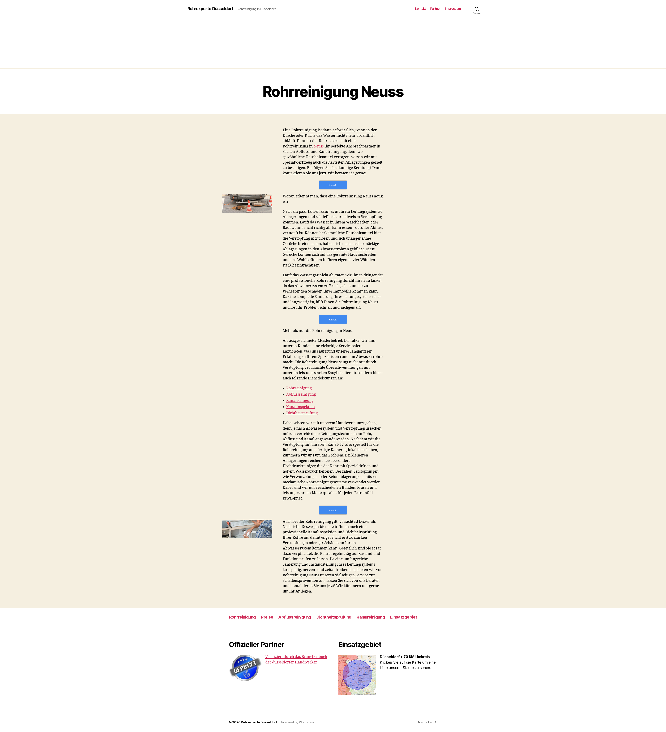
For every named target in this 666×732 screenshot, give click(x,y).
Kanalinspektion (300, 407)
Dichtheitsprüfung (302, 413)
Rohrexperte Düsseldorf (210, 9)
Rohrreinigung (299, 388)
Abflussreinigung (301, 394)
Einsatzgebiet (403, 617)
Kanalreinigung (300, 400)
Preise (267, 617)
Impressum (453, 8)
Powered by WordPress (297, 722)
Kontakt (420, 8)
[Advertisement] (333, 43)
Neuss (319, 146)
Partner (435, 8)
